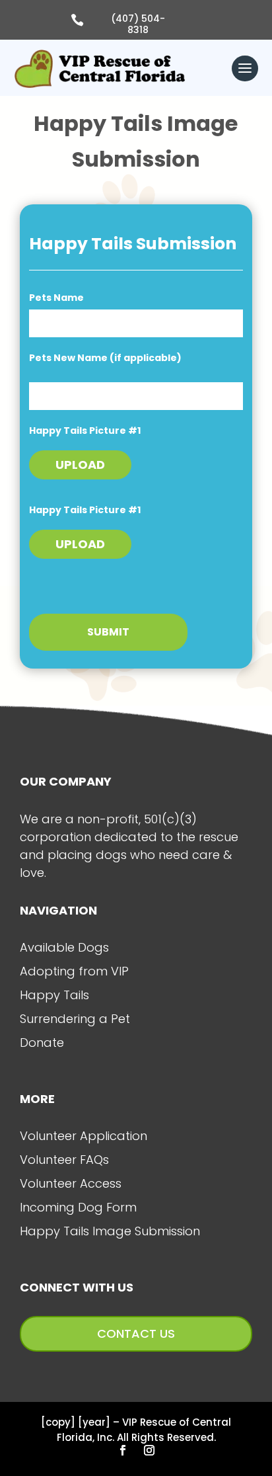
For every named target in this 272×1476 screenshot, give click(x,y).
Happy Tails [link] (54, 995)
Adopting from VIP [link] (74, 971)
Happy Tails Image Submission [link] (110, 1231)
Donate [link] (42, 1042)
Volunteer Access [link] (70, 1183)
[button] (245, 69)
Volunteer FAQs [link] (64, 1159)
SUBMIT (108, 631)
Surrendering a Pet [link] (75, 1018)
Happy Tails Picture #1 (85, 430)
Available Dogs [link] (64, 947)
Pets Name (56, 297)
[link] (100, 69)
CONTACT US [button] (136, 1333)
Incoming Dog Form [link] (78, 1207)
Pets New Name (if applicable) (105, 357)
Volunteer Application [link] (83, 1136)
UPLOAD (80, 464)
